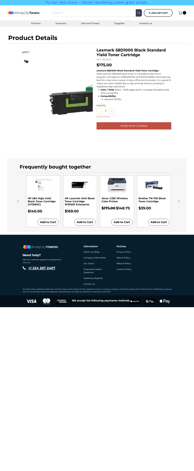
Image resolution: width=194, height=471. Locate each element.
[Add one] (112, 111)
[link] (183, 13)
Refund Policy (124, 263)
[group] (98, 201)
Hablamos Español (93, 278)
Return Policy (123, 257)
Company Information (95, 257)
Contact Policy (124, 269)
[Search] (139, 13)
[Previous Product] (18, 201)
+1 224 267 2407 (41, 268)
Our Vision (89, 263)
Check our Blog (91, 252)
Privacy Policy (124, 252)
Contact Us (89, 284)
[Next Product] (179, 201)
